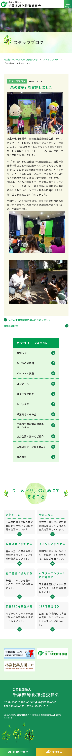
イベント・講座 (25, 373)
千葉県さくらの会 (27, 414)
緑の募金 (22, 457)
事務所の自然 (11, 326)
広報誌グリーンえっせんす (31, 446)
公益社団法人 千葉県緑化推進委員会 (36, 4)
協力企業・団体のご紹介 (30, 436)
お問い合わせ (20, 751)
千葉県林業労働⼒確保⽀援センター (30, 425)
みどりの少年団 (25, 363)
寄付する (57, 751)
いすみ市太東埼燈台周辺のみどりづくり (29, 319)
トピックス (23, 404)
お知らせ (22, 353)
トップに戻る (66, 740)
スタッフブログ (25, 394)
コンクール (23, 383)
